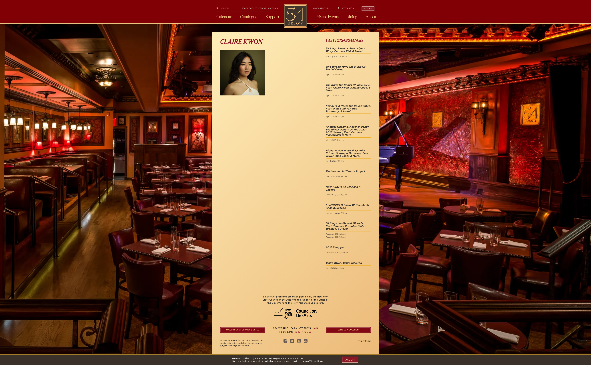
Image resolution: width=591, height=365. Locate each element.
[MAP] (315, 328)
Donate (368, 8)
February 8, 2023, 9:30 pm (336, 56)
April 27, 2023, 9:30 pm (335, 116)
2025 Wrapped (335, 247)
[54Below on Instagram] (299, 341)
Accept (350, 360)
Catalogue (248, 16)
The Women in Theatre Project (345, 171)
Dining (351, 16)
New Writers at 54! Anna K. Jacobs (343, 188)
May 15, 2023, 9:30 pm (335, 140)
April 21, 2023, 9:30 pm (335, 74)
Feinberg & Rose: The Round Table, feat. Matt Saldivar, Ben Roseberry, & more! (348, 109)
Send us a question (348, 330)
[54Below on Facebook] (285, 341)
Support (272, 16)
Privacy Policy (364, 341)
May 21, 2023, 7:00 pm (335, 160)
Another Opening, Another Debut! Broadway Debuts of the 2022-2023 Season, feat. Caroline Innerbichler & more (347, 130)
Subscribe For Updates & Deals (242, 330)
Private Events (327, 16)
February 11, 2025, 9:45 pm (336, 212)
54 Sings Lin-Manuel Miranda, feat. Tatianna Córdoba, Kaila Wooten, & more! (345, 226)
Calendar (224, 16)
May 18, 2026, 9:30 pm (335, 267)
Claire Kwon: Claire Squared (344, 263)
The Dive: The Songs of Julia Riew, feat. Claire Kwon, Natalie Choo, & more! (348, 88)
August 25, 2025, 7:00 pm (336, 233)
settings (318, 361)
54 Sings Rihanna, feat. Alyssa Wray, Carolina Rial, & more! (345, 50)
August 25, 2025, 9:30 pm (336, 236)
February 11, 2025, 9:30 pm (336, 194)
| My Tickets (347, 8)
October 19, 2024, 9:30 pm (336, 176)
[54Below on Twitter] (292, 341)
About (371, 16)
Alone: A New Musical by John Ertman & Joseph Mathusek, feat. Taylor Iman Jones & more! (347, 153)
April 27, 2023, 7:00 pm (335, 95)
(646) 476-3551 (321, 8)
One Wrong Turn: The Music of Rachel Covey (345, 68)
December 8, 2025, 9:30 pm (337, 252)
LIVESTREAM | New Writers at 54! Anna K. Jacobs (348, 206)
